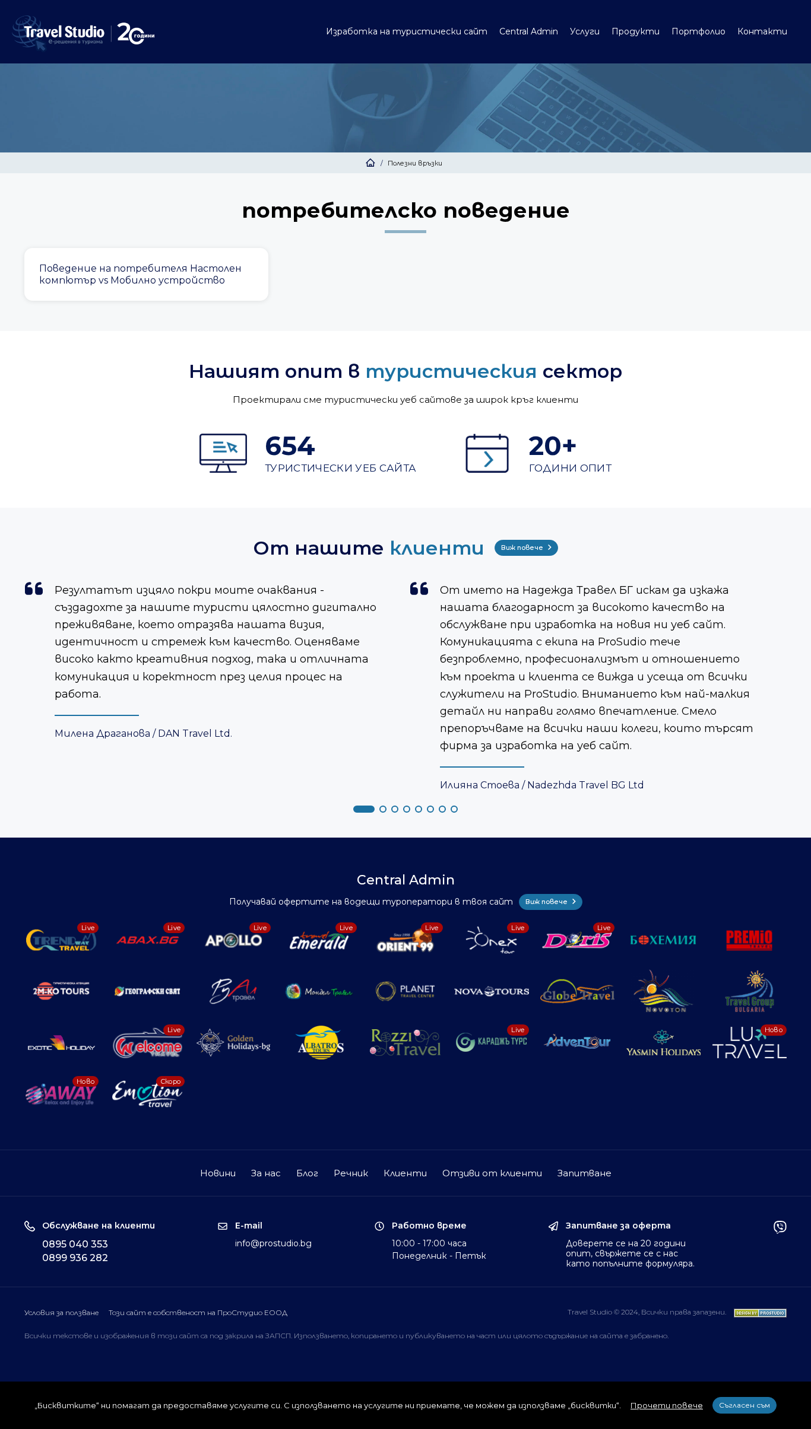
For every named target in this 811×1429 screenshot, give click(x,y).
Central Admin (528, 31)
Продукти (636, 31)
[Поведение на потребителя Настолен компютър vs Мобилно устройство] (146, 274)
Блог (307, 1173)
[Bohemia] (663, 940)
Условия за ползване (61, 1312)
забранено (648, 1335)
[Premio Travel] (749, 940)
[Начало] (370, 163)
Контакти (762, 31)
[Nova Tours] (491, 991)
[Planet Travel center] (405, 991)
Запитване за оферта (618, 1226)
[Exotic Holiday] (61, 1042)
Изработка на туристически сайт (406, 31)
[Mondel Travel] (319, 991)
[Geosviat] (147, 991)
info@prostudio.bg (273, 1243)
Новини (218, 1173)
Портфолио (698, 31)
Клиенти (405, 1173)
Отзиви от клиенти (492, 1173)
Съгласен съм (744, 1405)
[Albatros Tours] (319, 1042)
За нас (266, 1173)
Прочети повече (667, 1405)
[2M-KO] (61, 991)
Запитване (584, 1173)
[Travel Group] (749, 991)
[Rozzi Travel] (405, 1042)
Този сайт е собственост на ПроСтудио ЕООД (198, 1312)
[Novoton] (663, 991)
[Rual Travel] (233, 991)
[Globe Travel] (577, 991)
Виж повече (523, 547)
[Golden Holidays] (233, 1042)
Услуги (585, 31)
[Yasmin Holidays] (663, 1042)
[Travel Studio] (83, 33)
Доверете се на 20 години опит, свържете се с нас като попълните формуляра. (630, 1253)
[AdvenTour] (577, 1042)
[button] (364, 809)
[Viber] (780, 1244)
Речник (351, 1173)
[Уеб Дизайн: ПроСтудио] (757, 1311)
